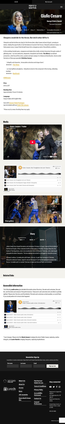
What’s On (22, 381)
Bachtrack (16, 73)
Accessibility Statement (38, 394)
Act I (21, 240)
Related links (40, 30)
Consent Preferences (38, 403)
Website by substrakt (56, 420)
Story (32, 30)
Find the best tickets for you (38, 382)
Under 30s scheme (23, 105)
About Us (22, 384)
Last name (23, 363)
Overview (18, 30)
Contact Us (37, 398)
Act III (42, 240)
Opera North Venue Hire (25, 399)
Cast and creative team (53, 33)
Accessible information (53, 30)
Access (21, 388)
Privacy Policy (38, 390)
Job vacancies (23, 395)
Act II (31, 240)
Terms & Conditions (40, 386)
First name (10, 363)
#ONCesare (7, 78)
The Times (16, 65)
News (20, 391)
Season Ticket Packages (16, 103)
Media (26, 30)
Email (35, 363)
